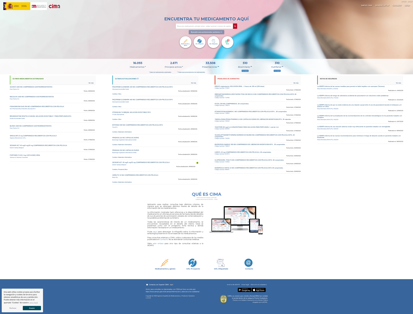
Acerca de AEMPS (233, 284)
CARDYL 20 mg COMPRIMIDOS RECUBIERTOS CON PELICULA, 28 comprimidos (243, 152)
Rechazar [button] (12, 308)
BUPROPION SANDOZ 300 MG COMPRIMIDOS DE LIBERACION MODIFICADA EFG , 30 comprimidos (250, 144)
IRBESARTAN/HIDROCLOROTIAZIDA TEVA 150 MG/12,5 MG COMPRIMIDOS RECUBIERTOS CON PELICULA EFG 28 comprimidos (255, 95)
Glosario (396, 5)
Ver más (398, 83)
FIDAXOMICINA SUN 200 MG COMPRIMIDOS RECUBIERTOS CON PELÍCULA (37, 106)
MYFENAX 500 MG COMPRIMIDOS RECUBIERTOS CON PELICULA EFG (137, 125)
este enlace (158, 243)
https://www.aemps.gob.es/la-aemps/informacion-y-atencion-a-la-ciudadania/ (172, 291)
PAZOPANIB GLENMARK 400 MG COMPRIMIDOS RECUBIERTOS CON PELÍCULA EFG (142, 99)
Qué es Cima (366, 5)
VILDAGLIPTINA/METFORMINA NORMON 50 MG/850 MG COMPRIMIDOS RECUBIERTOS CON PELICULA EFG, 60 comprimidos (255, 135)
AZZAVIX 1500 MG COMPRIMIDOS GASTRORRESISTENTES (31, 87)
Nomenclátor (382, 5)
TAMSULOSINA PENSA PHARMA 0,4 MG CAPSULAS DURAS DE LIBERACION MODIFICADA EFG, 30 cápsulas (253, 119)
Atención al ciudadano (259, 284)
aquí (154, 232)
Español (403, 1)
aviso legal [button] (33, 302)
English (410, 1)
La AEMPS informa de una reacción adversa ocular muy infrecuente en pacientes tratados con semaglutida (353, 126)
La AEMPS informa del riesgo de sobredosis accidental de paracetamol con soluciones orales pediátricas (352, 95)
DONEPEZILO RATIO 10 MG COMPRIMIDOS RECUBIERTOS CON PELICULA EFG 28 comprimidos (249, 168)
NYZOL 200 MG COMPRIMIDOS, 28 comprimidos (232, 104)
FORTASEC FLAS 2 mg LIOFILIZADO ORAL (25, 155)
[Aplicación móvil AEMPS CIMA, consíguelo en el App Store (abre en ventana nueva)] (259, 290)
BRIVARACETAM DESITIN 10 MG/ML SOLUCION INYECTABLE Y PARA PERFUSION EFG (40, 116)
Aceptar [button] (32, 308)
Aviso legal (245, 284)
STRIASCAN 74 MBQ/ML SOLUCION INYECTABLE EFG (131, 112)
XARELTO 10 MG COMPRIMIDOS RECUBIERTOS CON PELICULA (135, 175)
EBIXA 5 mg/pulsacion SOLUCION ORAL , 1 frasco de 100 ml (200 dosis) (239, 86)
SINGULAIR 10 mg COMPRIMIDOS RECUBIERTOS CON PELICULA (33, 136)
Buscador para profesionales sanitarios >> (206, 32)
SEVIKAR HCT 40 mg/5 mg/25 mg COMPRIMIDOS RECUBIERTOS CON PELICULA (38, 145)
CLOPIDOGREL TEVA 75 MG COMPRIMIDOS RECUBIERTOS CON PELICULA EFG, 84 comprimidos (249, 160)
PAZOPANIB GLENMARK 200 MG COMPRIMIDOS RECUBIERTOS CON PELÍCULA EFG (142, 87)
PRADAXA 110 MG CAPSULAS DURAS (125, 138)
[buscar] (235, 26)
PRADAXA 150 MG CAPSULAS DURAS (125, 150)
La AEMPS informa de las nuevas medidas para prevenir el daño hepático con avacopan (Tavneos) (351, 86)
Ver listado (245, 70)
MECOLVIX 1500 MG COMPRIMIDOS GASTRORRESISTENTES (32, 97)
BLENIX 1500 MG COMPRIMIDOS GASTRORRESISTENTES (30, 126)
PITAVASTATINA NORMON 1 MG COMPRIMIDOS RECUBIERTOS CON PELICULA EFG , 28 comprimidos (251, 111)
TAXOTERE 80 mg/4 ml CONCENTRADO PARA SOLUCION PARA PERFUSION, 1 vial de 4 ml (247, 127)
